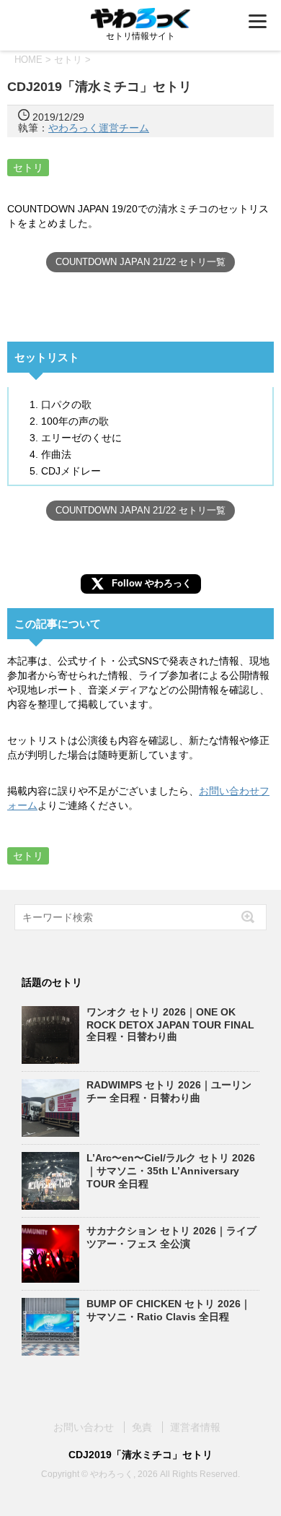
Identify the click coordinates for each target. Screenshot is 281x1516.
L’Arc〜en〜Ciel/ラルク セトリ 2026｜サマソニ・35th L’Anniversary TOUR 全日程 (170, 1171)
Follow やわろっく (152, 583)
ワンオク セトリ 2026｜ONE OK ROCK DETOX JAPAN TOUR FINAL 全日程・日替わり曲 (170, 1024)
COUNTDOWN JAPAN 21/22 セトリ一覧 (140, 261)
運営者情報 (195, 1427)
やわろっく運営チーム (98, 128)
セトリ (28, 167)
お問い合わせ (83, 1427)
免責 (142, 1427)
